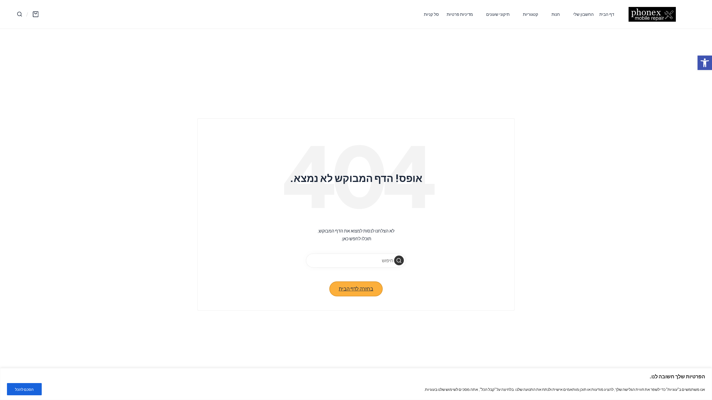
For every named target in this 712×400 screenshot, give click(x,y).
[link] (705, 63)
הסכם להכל (24, 389)
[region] (356, 384)
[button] (399, 260)
